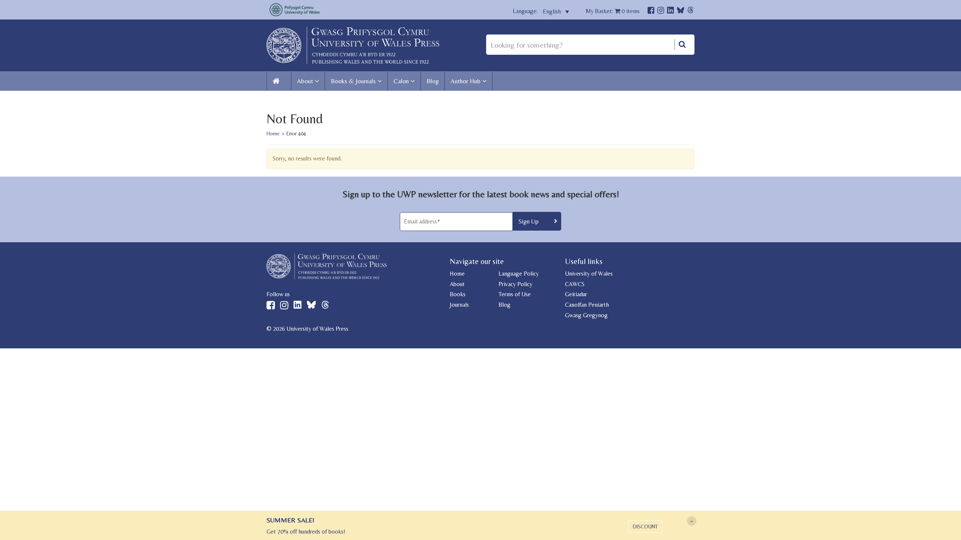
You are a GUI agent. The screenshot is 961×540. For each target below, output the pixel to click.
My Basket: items (613, 11)
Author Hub (465, 81)
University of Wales (589, 273)
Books (457, 294)
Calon (401, 81)
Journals (459, 304)
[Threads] (690, 11)
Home (273, 133)
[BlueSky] (680, 12)
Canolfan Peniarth (587, 304)
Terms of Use (515, 294)
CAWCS (574, 284)
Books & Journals (353, 81)
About (305, 81)
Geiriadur (576, 294)
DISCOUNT (645, 527)
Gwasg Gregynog (586, 315)
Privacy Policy (515, 284)
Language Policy (519, 273)
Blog (432, 81)
